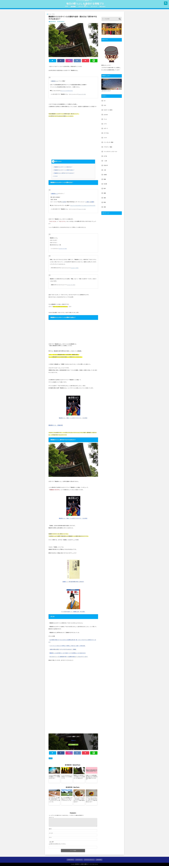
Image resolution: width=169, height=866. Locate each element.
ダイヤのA (106, 133)
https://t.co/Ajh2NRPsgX (76, 205)
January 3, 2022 (74, 267)
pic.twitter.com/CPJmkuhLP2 (88, 205)
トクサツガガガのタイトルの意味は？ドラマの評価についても (66, 777)
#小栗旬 (87, 201)
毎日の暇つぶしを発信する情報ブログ (85, 4)
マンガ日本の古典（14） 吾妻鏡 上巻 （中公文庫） (73, 611)
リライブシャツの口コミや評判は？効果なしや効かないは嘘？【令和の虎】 (67, 645)
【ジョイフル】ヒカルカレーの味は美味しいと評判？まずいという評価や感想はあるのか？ (79, 799)
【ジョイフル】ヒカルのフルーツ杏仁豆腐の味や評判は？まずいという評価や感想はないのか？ (91, 799)
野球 (105, 202)
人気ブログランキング (106, 90)
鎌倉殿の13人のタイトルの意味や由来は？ (64, 170)
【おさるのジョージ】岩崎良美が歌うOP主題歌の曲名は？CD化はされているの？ (69, 656)
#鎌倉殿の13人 (54, 81)
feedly (73, 744)
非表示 (59, 161)
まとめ (55, 176)
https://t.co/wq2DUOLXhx (66, 90)
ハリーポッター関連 (108, 142)
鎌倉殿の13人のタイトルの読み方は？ (62, 167)
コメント (51, 817)
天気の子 (106, 165)
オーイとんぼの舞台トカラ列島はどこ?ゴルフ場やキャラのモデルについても (66, 799)
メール (51, 833)
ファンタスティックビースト (110, 151)
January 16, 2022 (71, 284)
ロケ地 (105, 156)
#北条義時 (91, 201)
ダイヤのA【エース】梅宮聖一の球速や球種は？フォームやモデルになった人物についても (54, 799)
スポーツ (106, 128)
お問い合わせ (102, 6)
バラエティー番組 (108, 147)
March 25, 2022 (82, 94)
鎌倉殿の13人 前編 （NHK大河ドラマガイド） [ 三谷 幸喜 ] (73, 418)
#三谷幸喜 (63, 201)
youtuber (106, 114)
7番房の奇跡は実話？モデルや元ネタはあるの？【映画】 (63, 649)
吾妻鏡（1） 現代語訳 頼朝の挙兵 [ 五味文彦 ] (73, 581)
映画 (105, 179)
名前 (50, 828)
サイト (50, 837)
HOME (66, 6)
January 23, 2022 (63, 248)
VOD (105, 105)
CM (104, 100)
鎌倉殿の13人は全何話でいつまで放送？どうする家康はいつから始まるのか (68, 653)
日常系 (105, 174)
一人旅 (105, 160)
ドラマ (50, 758)
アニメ (105, 119)
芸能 (105, 197)
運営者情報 (73, 6)
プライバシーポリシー (83, 6)
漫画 (105, 193)
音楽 (105, 207)
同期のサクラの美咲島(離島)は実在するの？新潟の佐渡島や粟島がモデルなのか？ (91, 777)
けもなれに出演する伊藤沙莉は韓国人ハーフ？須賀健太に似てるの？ (54, 777)
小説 (105, 170)
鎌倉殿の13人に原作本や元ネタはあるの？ (64, 173)
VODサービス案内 (108, 110)
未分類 (105, 183)
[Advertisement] (73, 130)
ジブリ (105, 123)
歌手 (105, 188)
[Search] (119, 19)
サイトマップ (94, 6)
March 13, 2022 (82, 209)
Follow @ (73, 740)
